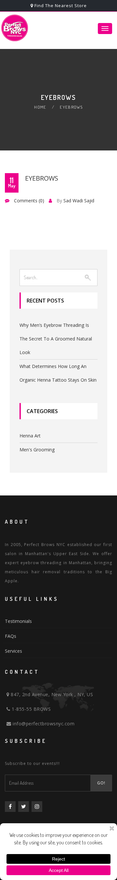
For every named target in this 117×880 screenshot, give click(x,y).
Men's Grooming (37, 449)
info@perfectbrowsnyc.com (42, 723)
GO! (101, 783)
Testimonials (18, 621)
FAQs (10, 636)
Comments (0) (29, 200)
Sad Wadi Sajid (78, 200)
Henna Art (30, 436)
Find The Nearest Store (60, 5)
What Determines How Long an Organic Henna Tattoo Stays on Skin (58, 373)
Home (40, 107)
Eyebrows (41, 178)
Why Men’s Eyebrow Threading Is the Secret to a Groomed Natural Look (56, 338)
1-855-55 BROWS (30, 709)
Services (13, 651)
